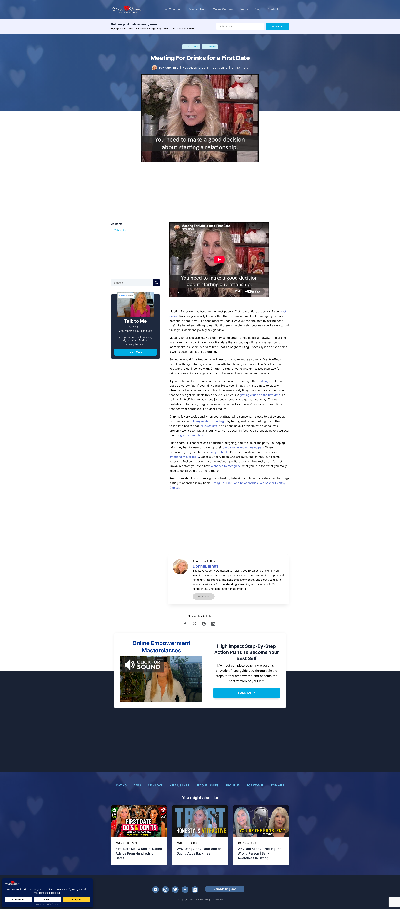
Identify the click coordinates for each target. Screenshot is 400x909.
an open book (219, 452)
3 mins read (240, 67)
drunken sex (209, 425)
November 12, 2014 (195, 67)
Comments (220, 67)
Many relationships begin (209, 421)
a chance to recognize (226, 466)
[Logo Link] (127, 9)
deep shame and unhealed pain (243, 447)
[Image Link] (154, 67)
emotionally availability (184, 456)
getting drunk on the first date (260, 395)
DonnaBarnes (168, 67)
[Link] (186, 623)
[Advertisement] (200, 194)
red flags (264, 381)
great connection (191, 435)
